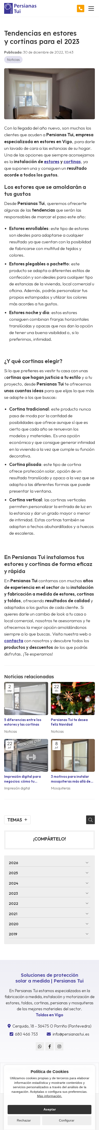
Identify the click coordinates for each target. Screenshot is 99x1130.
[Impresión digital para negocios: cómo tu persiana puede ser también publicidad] (26, 755)
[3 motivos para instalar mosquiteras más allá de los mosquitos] (73, 755)
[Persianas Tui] (20, 8)
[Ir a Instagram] (59, 1046)
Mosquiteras (60, 788)
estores (51, 161)
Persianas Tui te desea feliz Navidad (69, 722)
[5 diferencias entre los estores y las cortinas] (26, 698)
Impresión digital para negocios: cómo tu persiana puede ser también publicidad (22, 779)
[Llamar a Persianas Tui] (80, 8)
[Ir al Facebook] (49, 1046)
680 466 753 (26, 1034)
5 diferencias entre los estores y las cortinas (22, 722)
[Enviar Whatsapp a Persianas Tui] (40, 1046)
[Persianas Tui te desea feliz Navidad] (73, 698)
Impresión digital (17, 788)
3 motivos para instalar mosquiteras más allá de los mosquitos (70, 779)
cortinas (72, 161)
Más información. (49, 1096)
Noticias (13, 59)
